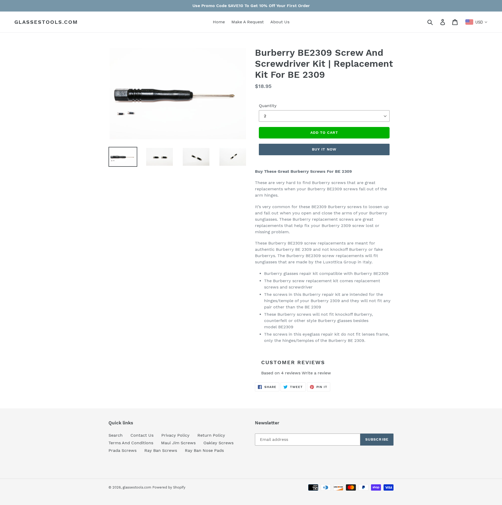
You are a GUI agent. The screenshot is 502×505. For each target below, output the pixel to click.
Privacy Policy (175, 435)
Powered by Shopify (168, 487)
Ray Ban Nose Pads (204, 450)
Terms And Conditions (131, 442)
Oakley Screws (218, 442)
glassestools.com (46, 22)
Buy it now (324, 149)
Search (116, 435)
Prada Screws (122, 450)
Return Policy (211, 435)
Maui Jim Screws (178, 442)
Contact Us (141, 435)
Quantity (268, 105)
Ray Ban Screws (160, 450)
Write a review (316, 372)
